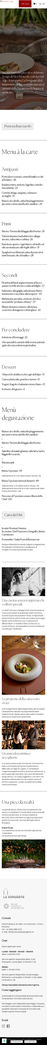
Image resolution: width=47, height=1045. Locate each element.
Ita (40, 4)
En (44, 4)
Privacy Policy (17, 1041)
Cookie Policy (31, 1041)
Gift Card (25, 4)
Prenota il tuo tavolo (17, 126)
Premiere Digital (25, 1039)
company (37, 1039)
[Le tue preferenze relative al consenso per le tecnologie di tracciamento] (4, 1041)
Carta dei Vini (13, 515)
